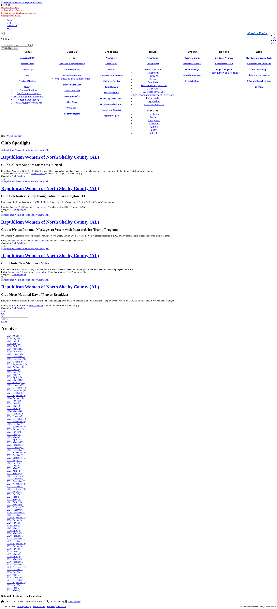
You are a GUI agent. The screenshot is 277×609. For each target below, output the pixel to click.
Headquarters (27, 63)
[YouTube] (274, 40)
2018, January (15, 577)
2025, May (14, 374)
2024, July (14, 400)
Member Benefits (72, 96)
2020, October (15, 515)
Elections (154, 79)
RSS (3, 313)
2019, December (16, 538)
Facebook (153, 114)
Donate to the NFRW (224, 63)
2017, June (13, 587)
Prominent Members (28, 81)
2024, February (15, 413)
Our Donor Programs (224, 58)
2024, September (16, 395)
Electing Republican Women (28, 96)
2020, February (15, 536)
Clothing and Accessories (259, 75)
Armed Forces (111, 63)
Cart (9, 23)
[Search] (30, 45)
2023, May (14, 437)
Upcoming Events (192, 58)
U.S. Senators (153, 88)
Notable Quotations (29, 99)
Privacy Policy (24, 606)
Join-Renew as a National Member (73, 78)
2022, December (16, 450)
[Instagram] (274, 43)
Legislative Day (192, 81)
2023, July (14, 432)
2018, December (16, 564)
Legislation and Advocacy (111, 104)
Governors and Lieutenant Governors (154, 95)
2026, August (14, 336)
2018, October (15, 569)
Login (9, 20)
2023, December (16, 419)
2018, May (13, 574)
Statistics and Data (154, 104)
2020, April (13, 530)
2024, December (16, 387)
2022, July (13, 463)
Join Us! (72, 58)
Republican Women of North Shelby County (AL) (50, 157)
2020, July (13, 523)
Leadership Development (111, 98)
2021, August (14, 491)
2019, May (14, 554)
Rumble (153, 126)
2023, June (14, 434)
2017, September (16, 582)
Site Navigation (10, 48)
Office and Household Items (259, 81)
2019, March (14, 559)
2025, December (16, 356)
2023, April (13, 439)
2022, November (16, 452)
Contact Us (12, 25)
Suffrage (154, 75)
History (27, 87)
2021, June (13, 497)
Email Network (111, 87)
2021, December (16, 481)
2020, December (16, 512)
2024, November (16, 390)
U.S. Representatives (154, 91)
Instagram (154, 120)
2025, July (13, 369)
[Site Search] (8, 28)
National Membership (72, 75)
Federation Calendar (192, 63)
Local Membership (72, 69)
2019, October (15, 541)
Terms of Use (39, 606)
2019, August (14, 546)
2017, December (16, 580)
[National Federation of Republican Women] (22, 2)
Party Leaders (154, 98)
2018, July (13, 572)
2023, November (16, 421)
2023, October (15, 424)
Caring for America (111, 81)
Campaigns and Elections (111, 75)
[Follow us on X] (274, 38)
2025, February (16, 382)
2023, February (16, 445)
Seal (27, 75)
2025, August (15, 367)
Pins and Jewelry (259, 69)
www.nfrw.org (74, 601)
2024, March (14, 411)
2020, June (13, 525)
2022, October (15, 455)
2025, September (17, 364)
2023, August (15, 429)
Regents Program (72, 113)
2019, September (16, 543)
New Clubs (72, 102)
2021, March (14, 504)
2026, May (14, 343)
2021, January (15, 510)
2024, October (15, 393)
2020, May (13, 528)
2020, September (16, 517)
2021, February (15, 507)
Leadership (28, 69)
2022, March (14, 473)
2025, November (16, 359)
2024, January (15, 416)
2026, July (13, 338)
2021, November (16, 484)
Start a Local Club (72, 90)
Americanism (111, 58)
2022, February (15, 476)
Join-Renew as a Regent (225, 72)
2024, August (15, 398)
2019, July (13, 549)
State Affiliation (28, 90)
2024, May (14, 406)
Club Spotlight (153, 63)
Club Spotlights (19, 176)
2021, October (15, 486)
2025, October (15, 361)
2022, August (14, 460)
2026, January (15, 354)
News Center (152, 58)
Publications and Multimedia (259, 63)
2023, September (16, 426)
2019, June (14, 551)
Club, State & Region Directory (72, 63)
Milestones (154, 72)
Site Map (51, 606)
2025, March (15, 380)
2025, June (14, 372)
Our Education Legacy (29, 93)
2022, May (13, 468)
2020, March (14, 533)
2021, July (13, 494)
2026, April (14, 346)
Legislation (154, 101)
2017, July (13, 585)
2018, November (16, 567)
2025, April (14, 377)
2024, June (13, 403)
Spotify (154, 129)
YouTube (154, 123)
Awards (111, 69)
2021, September (16, 489)
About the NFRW (27, 58)
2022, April (13, 471)
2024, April (13, 408)
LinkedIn (154, 133)
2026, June (13, 341)
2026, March (15, 349)
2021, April (14, 502)
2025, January (15, 385)
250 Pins (259, 87)
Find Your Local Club (72, 84)
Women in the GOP (152, 69)
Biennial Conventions (192, 75)
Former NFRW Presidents (29, 102)
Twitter (154, 117)
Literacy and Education (111, 110)
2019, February (15, 562)
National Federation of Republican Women (18, 11)
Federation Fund (111, 92)
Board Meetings (192, 69)
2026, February (16, 351)
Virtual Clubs (72, 108)
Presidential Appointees (154, 85)
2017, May (13, 590)
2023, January (15, 447)
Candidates (154, 82)
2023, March (15, 442)
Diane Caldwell (38, 173)
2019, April (13, 556)
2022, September (16, 458)
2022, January (15, 478)
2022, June (13, 465)
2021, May (14, 499)
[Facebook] (274, 35)
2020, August (14, 520)
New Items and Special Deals (259, 58)
